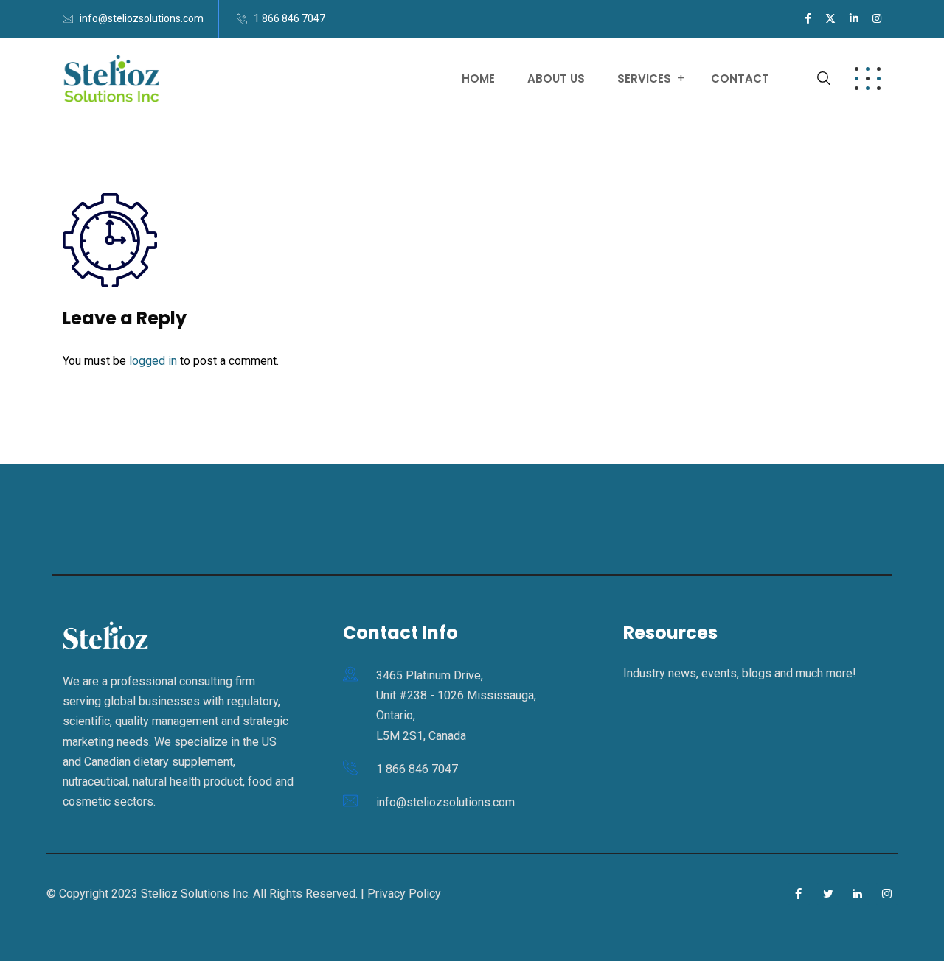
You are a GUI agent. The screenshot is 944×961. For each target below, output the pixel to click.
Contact (740, 78)
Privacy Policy (404, 894)
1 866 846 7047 (289, 18)
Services (644, 78)
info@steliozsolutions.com (142, 18)
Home (478, 78)
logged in (153, 361)
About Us (556, 78)
